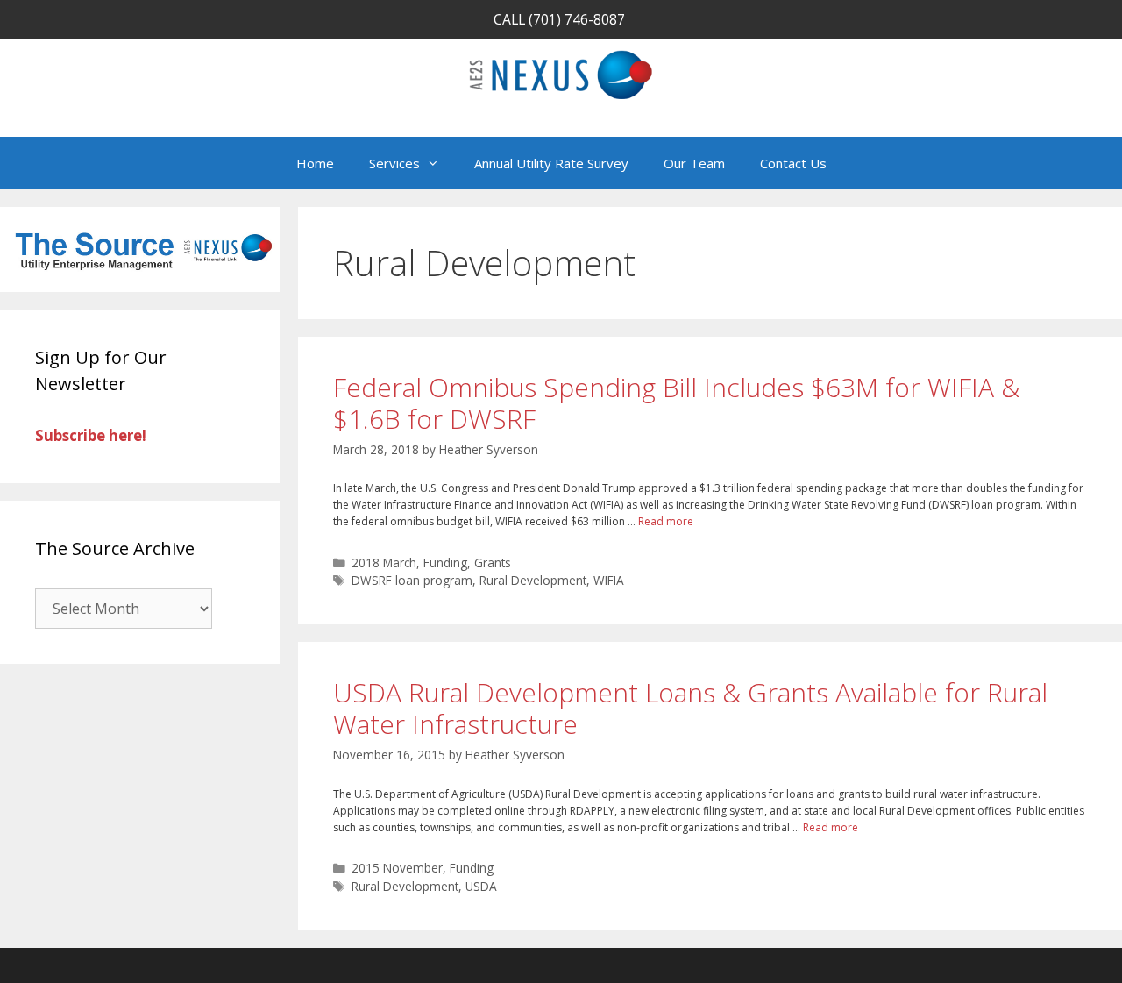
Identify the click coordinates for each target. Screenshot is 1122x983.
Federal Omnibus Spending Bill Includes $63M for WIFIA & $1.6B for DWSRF (676, 403)
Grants (492, 562)
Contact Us (793, 163)
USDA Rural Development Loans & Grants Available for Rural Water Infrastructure (690, 708)
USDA (481, 886)
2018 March (384, 562)
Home (315, 163)
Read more (665, 521)
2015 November (397, 867)
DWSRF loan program (412, 580)
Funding (445, 562)
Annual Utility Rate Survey (551, 163)
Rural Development (532, 580)
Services (394, 163)
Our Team (694, 163)
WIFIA (608, 580)
